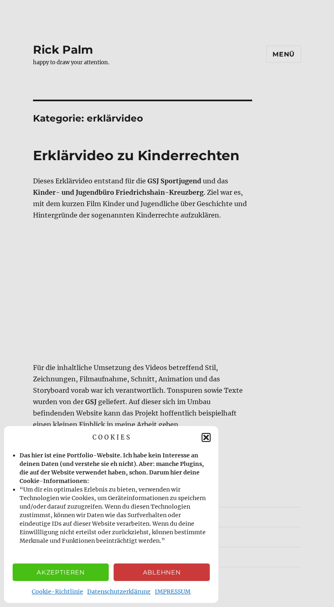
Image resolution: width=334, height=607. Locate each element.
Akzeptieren (61, 572)
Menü (283, 54)
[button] (206, 437)
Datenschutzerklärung (119, 591)
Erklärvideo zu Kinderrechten (136, 155)
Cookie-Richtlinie (57, 591)
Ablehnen (162, 572)
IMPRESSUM (173, 591)
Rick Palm (63, 50)
